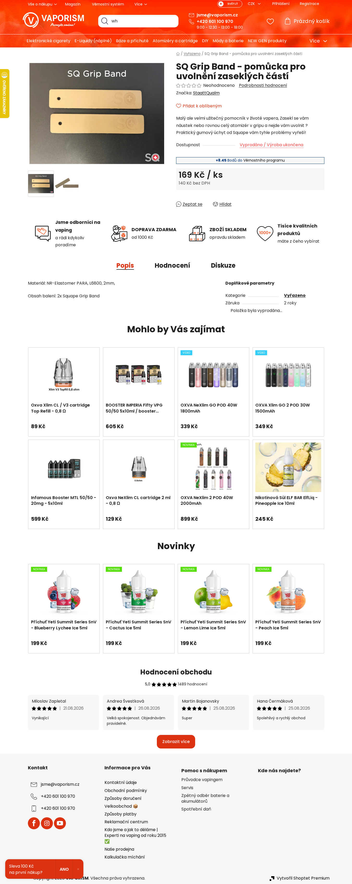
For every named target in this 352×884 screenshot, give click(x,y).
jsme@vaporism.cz (217, 15)
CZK (252, 3)
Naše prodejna (119, 849)
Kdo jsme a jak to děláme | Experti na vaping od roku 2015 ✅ (135, 835)
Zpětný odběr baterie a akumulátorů (205, 798)
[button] (64, 424)
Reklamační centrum (126, 822)
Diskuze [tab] (223, 265)
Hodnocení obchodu (176, 672)
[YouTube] (60, 823)
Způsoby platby (120, 814)
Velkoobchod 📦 (121, 806)
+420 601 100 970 (215, 21)
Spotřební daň (196, 809)
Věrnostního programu (264, 160)
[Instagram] (47, 823)
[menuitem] (46, 40)
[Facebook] (34, 823)
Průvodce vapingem (202, 780)
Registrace (309, 3)
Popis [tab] (125, 265)
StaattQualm (206, 93)
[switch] (229, 4)
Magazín (73, 4)
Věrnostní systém (108, 4)
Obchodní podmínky (125, 791)
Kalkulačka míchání (124, 857)
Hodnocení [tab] (172, 265)
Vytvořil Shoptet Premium (303, 878)
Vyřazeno (295, 295)
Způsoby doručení (122, 798)
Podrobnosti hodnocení (263, 85)
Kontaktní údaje (120, 782)
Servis (187, 788)
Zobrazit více (176, 742)
